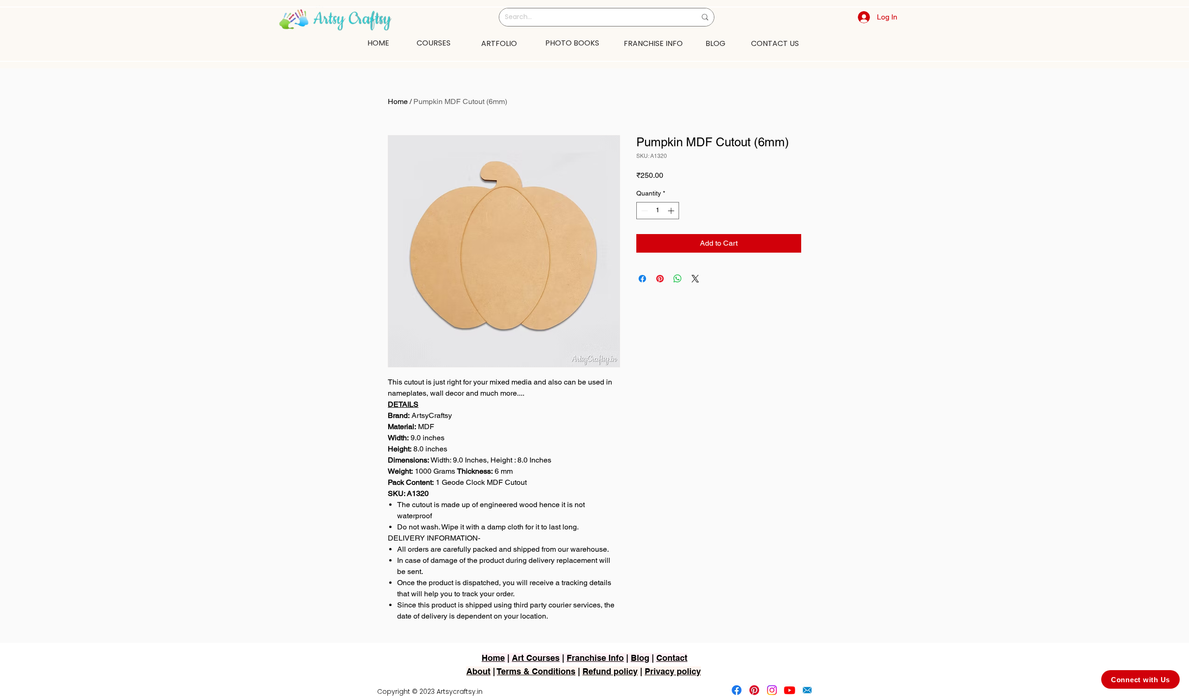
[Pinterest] (754, 690)
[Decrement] (643, 210)
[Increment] (672, 210)
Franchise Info (595, 658)
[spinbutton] (657, 210)
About (478, 671)
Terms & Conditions (536, 671)
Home (398, 101)
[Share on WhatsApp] (677, 278)
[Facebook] (736, 690)
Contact (671, 658)
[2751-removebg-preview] (807, 690)
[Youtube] (789, 690)
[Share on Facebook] (642, 278)
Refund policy (610, 671)
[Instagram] (771, 690)
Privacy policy (673, 671)
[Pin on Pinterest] (660, 278)
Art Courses (536, 658)
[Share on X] (695, 278)
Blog (640, 658)
